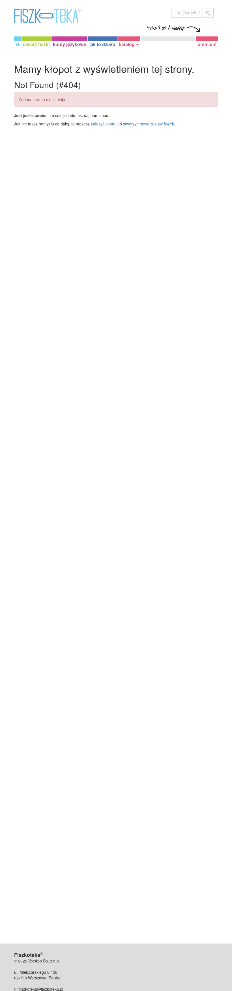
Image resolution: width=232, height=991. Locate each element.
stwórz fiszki (36, 44)
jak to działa (102, 44)
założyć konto (103, 124)
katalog (127, 44)
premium (206, 44)
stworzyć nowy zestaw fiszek (148, 124)
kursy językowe (69, 44)
